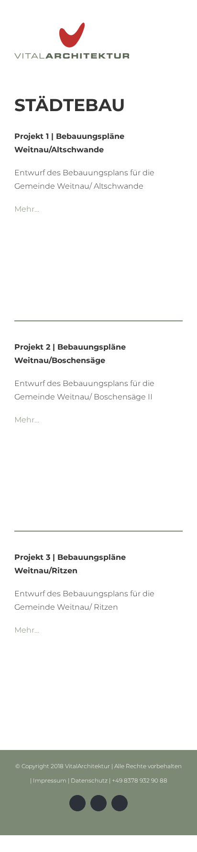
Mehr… (26, 209)
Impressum (49, 780)
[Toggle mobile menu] (179, 23)
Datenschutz (89, 780)
